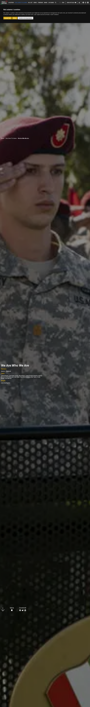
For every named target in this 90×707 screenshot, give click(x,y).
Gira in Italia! (71, 2)
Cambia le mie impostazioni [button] (25, 18)
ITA (60, 2)
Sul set (30, 2)
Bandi (45, 2)
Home (2, 138)
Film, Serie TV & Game (21, 2)
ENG (63, 2)
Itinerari (40, 2)
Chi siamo (51, 2)
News (35, 2)
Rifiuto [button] (14, 18)
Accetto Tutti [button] (7, 18)
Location (11, 2)
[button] (55, 2)
